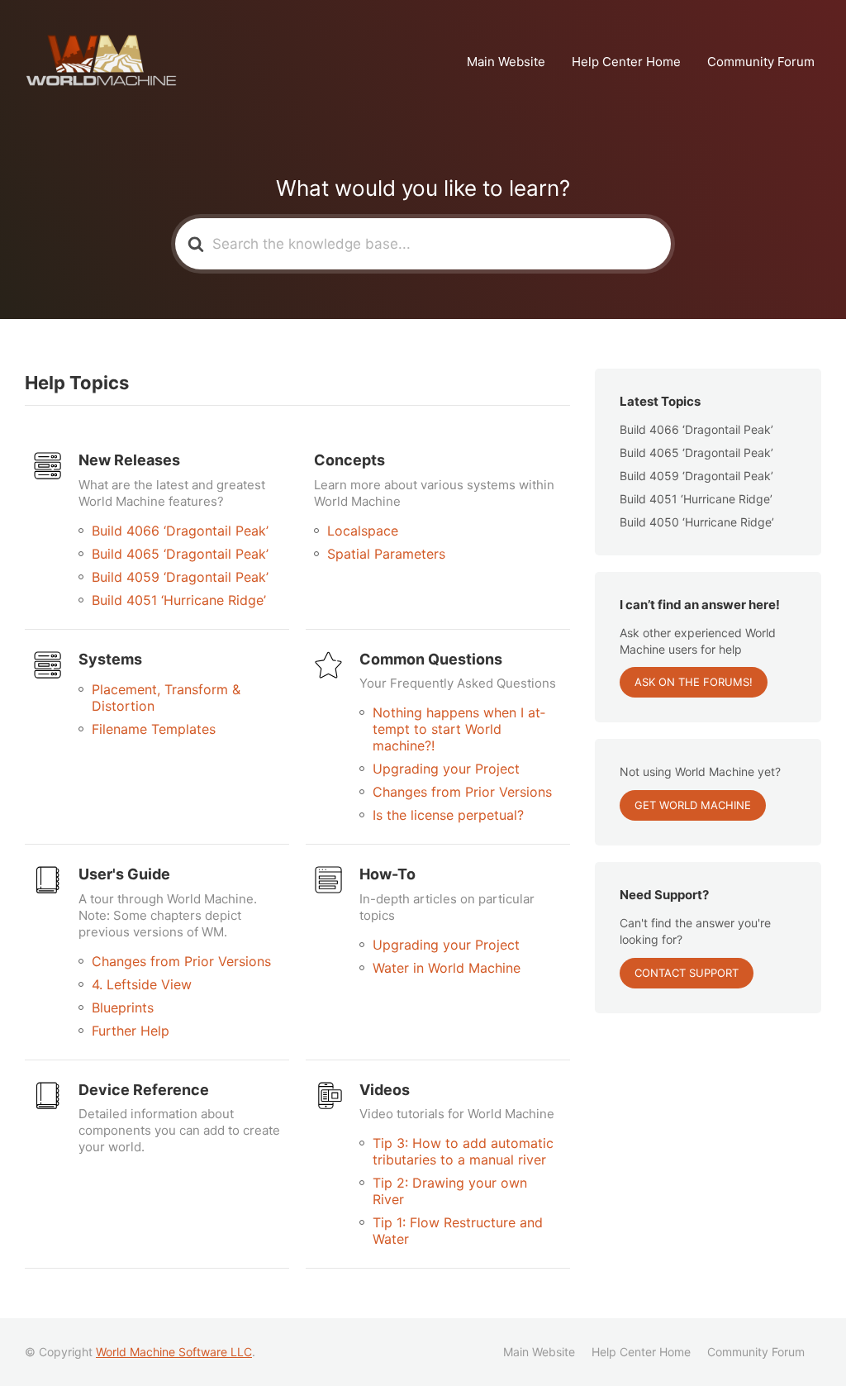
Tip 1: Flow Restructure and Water (458, 1230)
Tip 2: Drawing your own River (450, 1190)
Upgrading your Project (446, 768)
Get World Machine (692, 805)
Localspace (362, 530)
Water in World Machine (446, 968)
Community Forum (761, 61)
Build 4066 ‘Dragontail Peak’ (180, 530)
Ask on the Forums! (693, 681)
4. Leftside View (142, 984)
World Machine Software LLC (174, 1352)
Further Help (130, 1030)
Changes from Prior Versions (462, 791)
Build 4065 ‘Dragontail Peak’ (180, 553)
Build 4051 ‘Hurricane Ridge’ (179, 600)
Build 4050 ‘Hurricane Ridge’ (697, 522)
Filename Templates (154, 729)
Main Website (506, 61)
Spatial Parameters (386, 553)
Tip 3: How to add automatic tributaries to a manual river (463, 1151)
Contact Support (686, 972)
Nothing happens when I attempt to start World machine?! (459, 729)
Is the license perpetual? (448, 815)
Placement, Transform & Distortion (166, 697)
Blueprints (123, 1007)
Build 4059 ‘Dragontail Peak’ (180, 577)
